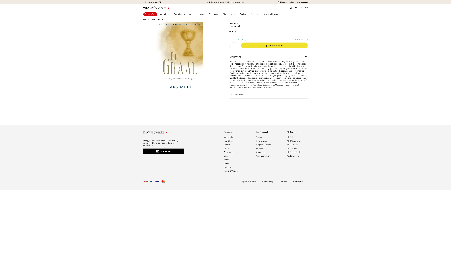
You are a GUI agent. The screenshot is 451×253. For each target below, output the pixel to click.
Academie (228, 167)
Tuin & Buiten (229, 141)
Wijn (226, 156)
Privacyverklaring (267, 181)
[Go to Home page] (156, 7)
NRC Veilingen (292, 144)
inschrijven (165, 151)
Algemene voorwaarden (249, 181)
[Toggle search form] (290, 8)
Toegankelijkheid (298, 181)
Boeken (227, 163)
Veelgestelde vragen (263, 144)
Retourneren (261, 152)
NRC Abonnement (294, 141)
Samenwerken (261, 141)
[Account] (296, 8)
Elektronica (228, 152)
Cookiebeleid (283, 181)
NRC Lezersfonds (293, 152)
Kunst (226, 159)
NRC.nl (290, 137)
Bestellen (259, 148)
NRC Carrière (292, 148)
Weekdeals (228, 137)
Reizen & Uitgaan (231, 171)
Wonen (227, 144)
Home (145, 19)
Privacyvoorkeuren (263, 156)
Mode (226, 148)
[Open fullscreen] (180, 58)
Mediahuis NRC (293, 156)
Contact (259, 137)
